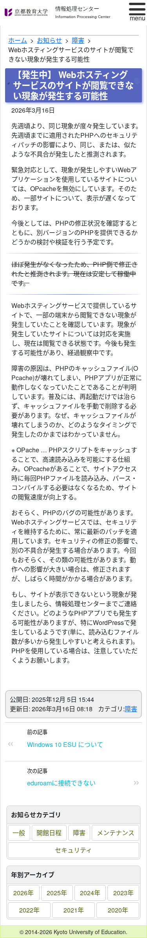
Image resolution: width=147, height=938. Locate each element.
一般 (19, 832)
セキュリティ (73, 849)
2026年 (23, 892)
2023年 (123, 892)
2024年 (90, 892)
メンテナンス (115, 832)
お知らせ (49, 40)
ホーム (17, 40)
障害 (79, 832)
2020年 (118, 909)
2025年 (57, 892)
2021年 (74, 909)
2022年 (29, 909)
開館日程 (49, 832)
